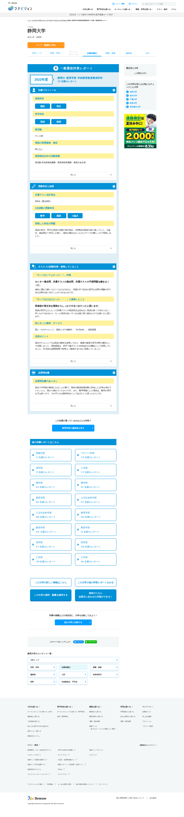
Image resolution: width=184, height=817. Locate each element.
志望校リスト (146, 712)
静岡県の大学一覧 (43, 20)
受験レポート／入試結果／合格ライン (70, 764)
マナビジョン (20, 8)
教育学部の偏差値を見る (73, 428)
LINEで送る (92, 642)
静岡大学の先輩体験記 (60, 20)
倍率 (32, 682)
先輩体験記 (66, 667)
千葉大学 (133, 99)
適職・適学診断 (94, 721)
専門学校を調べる (104, 9)
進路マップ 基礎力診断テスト (37, 760)
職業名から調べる (95, 712)
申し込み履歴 (146, 716)
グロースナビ (62, 774)
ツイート (80, 642)
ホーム (29, 20)
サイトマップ (103, 784)
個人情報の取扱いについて (85, 784)
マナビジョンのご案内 (35, 784)
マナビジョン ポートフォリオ (37, 774)
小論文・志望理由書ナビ (66, 760)
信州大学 (133, 92)
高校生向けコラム (34, 736)
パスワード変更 (147, 726)
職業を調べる (94, 707)
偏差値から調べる (34, 716)
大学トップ (34, 660)
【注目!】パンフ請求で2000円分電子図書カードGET (91, 15)
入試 (63, 674)
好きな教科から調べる (127, 716)
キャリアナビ (62, 755)
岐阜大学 (133, 103)
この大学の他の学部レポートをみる (96, 582)
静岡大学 (51, 20)
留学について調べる (34, 731)
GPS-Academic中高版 (65, 750)
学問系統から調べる (127, 712)
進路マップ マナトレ (96, 750)
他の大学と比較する (73, 622)
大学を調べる (87, 9)
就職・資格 (97, 667)
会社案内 (152, 798)
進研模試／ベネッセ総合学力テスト (40, 750)
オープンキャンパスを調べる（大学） (40, 712)
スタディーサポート (34, 755)
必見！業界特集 (62, 716)
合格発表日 (97, 674)
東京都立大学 (135, 107)
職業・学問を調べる (143, 9)
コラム (173, 9)
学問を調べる (125, 707)
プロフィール (146, 721)
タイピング (93, 755)
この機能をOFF (140, 73)
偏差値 (33, 674)
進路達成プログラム (34, 769)
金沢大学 (133, 95)
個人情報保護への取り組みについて (130, 798)
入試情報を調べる (34, 721)
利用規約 (50, 784)
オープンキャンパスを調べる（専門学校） (71, 712)
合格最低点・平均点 (69, 682)
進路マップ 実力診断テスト (37, 764)
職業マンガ (102, 727)
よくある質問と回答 (64, 784)
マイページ (146, 707)
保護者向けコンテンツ (147, 745)
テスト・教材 (162, 9)
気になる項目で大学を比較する (38, 726)
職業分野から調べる (96, 716)
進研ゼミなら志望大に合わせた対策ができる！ (96, 595)
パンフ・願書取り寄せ (46, 45)
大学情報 (34, 20)
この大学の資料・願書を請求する (51, 595)
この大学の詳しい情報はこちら (51, 582)
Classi (60, 769)
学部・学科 (34, 667)
